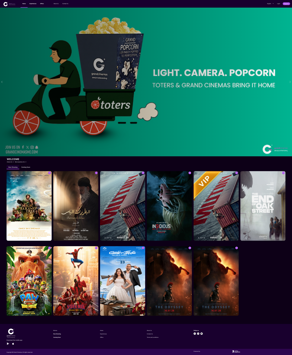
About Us (56, 3)
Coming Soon (25, 167)
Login (278, 3)
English (270, 3)
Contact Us (65, 3)
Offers (42, 3)
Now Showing (12, 167)
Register (286, 3)
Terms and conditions (152, 337)
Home (24, 3)
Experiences (33, 3)
